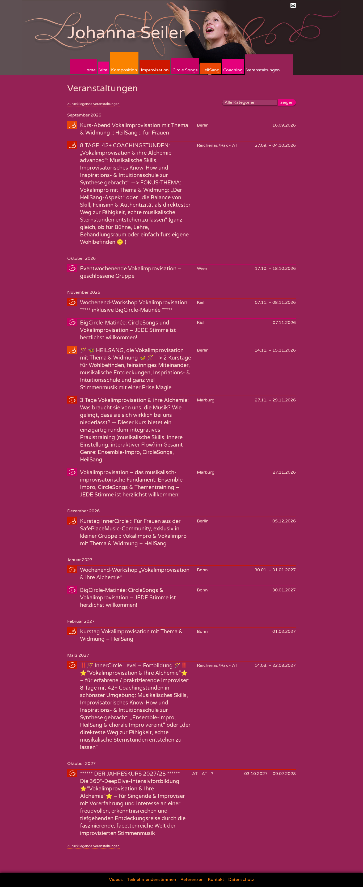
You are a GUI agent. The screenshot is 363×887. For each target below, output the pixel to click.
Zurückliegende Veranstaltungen (93, 104)
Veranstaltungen (263, 70)
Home (89, 70)
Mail (293, 5)
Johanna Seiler (126, 33)
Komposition (124, 70)
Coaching (233, 70)
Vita (103, 70)
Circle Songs (185, 70)
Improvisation (155, 70)
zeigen (287, 102)
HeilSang (210, 70)
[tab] (181, 129)
